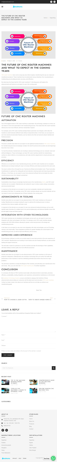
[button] (2, 6)
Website (3, 345)
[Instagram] (54, 2)
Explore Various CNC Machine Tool (46, 389)
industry (44, 182)
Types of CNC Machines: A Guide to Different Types (18, 390)
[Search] (54, 368)
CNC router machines (6, 75)
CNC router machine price (27, 266)
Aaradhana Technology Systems (11, 278)
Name (3, 335)
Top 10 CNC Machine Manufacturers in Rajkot (18, 381)
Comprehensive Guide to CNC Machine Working (46, 381)
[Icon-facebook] (51, 2)
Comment (4, 316)
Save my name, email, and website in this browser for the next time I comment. (22, 351)
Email (3, 340)
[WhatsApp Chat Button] (53, 458)
